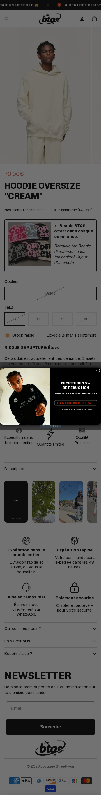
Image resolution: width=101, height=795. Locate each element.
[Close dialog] (98, 370)
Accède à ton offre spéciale (76, 409)
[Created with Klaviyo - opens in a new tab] (50, 426)
